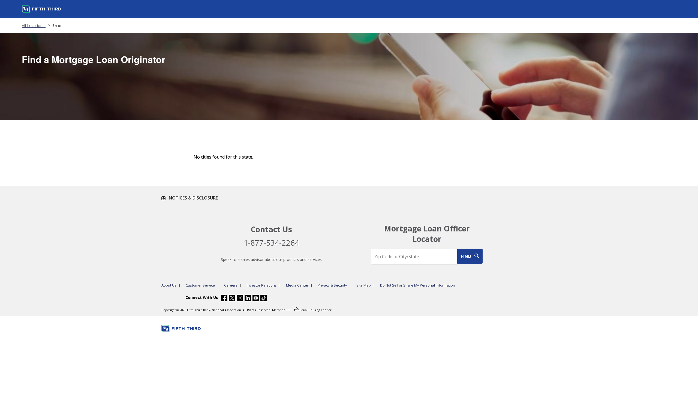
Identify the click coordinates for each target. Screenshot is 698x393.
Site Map (363, 285)
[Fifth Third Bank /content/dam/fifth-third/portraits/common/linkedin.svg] (248, 299)
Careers (230, 285)
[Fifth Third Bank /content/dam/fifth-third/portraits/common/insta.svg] (240, 299)
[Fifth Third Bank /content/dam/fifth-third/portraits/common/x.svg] (232, 299)
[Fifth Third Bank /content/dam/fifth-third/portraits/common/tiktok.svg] (263, 299)
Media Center (297, 285)
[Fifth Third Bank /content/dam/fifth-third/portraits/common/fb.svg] (224, 299)
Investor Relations (262, 285)
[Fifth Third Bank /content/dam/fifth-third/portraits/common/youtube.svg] (255, 299)
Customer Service (200, 285)
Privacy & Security (332, 285)
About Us (168, 285)
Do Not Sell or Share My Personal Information (417, 285)
